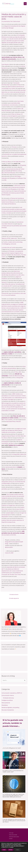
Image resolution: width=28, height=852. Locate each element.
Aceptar (4, 849)
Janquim (4, 282)
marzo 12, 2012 (9, 553)
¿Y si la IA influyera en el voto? (12, 748)
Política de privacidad (13, 834)
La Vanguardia (19, 377)
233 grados (23, 165)
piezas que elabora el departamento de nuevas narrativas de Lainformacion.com (12, 570)
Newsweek (17, 255)
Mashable (4, 178)
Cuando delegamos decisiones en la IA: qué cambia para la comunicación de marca (14, 821)
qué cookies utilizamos (19, 846)
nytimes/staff (6, 170)
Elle (12, 255)
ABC (20, 372)
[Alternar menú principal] (25, 3)
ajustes (11, 847)
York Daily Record (18, 161)
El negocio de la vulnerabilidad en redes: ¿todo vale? (13, 771)
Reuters (18, 421)
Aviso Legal (11, 832)
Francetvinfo (5, 293)
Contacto (10, 838)
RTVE (8, 238)
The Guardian (9, 419)
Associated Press (10, 421)
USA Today (17, 176)
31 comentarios (6, 21)
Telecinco (4, 238)
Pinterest (14, 147)
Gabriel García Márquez (8, 202)
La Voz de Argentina (12, 116)
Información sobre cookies (14, 836)
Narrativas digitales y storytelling (10, 707)
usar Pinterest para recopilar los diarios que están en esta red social (14, 209)
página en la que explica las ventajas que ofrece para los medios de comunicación (14, 430)
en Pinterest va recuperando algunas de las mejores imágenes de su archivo (12, 253)
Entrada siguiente (14, 598)
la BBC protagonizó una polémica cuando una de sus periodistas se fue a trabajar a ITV (13, 403)
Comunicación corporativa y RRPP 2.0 (12, 693)
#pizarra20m (5, 516)
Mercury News (7, 161)
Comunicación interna (8, 695)
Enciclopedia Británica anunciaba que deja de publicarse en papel (13, 37)
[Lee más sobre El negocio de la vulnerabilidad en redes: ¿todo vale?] (14, 760)
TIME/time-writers (17, 170)
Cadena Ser (14, 238)
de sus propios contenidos (13, 533)
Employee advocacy (8, 698)
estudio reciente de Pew (16, 39)
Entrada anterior (14, 594)
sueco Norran (19, 509)
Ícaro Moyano (5, 64)
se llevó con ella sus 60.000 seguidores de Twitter (13, 406)
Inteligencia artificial (7, 700)
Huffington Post (21, 178)
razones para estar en (14, 467)
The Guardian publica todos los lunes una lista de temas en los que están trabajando (13, 496)
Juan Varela (20, 101)
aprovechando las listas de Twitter (15, 169)
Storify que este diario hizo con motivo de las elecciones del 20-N (13, 92)
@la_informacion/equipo (8, 172)
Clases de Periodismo (19, 191)
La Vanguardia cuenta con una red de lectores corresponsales (13, 481)
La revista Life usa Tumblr (8, 247)
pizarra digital (10, 513)
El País (16, 372)
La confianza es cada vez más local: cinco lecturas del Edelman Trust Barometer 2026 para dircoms (13, 796)
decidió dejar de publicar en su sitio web (12, 275)
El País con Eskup (15, 114)
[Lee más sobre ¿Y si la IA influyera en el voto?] (14, 737)
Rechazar (10, 849)
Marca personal (6, 702)
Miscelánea (5, 705)
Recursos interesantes (8, 710)
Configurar (17, 849)
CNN (5, 180)
